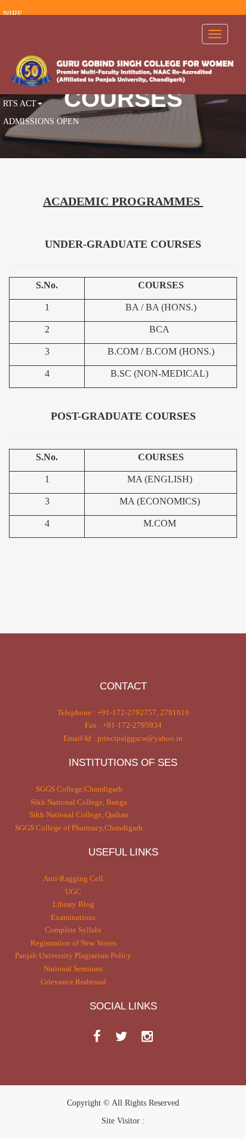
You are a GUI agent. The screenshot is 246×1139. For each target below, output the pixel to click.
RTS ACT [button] (19, 103)
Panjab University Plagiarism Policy (73, 955)
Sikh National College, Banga (78, 802)
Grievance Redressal (73, 981)
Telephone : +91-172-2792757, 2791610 (123, 712)
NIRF (12, 14)
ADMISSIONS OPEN (41, 121)
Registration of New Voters (73, 942)
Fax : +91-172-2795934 (123, 725)
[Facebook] (97, 1036)
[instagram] (147, 1036)
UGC (73, 891)
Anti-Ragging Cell (73, 878)
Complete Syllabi (73, 929)
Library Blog (73, 904)
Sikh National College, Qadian (78, 814)
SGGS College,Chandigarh (79, 788)
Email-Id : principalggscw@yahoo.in (123, 738)
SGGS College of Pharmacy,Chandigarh (79, 827)
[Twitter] (121, 1036)
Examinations (73, 917)
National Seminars (73, 968)
